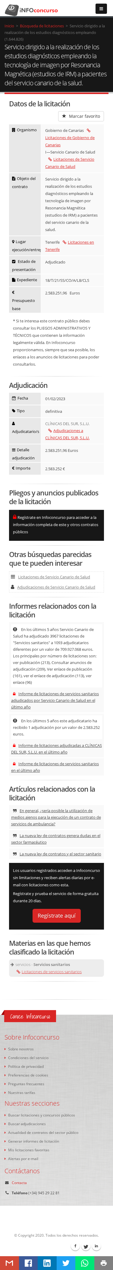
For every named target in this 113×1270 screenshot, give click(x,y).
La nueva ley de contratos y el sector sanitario (60, 854)
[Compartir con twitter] (66, 1263)
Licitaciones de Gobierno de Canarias (70, 141)
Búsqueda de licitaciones (42, 26)
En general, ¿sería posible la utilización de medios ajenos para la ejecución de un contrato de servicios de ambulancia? (56, 817)
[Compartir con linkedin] (47, 1263)
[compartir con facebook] (28, 1263)
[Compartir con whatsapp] (84, 1263)
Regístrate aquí (57, 915)
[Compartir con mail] (9, 1263)
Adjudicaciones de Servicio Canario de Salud (56, 587)
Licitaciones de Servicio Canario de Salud (54, 577)
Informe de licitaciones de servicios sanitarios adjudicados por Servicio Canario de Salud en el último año (55, 700)
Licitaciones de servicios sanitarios (52, 971)
